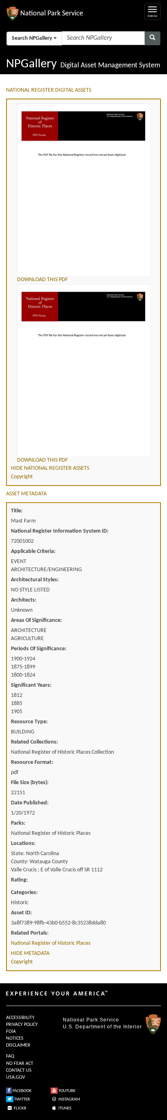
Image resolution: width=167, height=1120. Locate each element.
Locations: (23, 844)
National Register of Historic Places (50, 943)
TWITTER (21, 1099)
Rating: (19, 880)
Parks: (18, 823)
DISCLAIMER (18, 1045)
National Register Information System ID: (60, 531)
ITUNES (64, 1108)
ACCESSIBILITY (20, 1017)
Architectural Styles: (35, 580)
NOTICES (15, 1038)
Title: (17, 511)
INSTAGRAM (69, 1099)
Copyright (22, 477)
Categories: (24, 893)
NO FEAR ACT (19, 1063)
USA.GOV (15, 1077)
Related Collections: (34, 742)
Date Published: (30, 803)
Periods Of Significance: (38, 649)
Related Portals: (30, 933)
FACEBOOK (22, 1091)
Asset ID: (21, 913)
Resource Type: (29, 722)
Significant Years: (31, 685)
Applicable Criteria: (33, 551)
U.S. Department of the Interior (102, 1027)
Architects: (23, 600)
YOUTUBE (66, 1091)
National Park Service (91, 1020)
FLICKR (19, 1108)
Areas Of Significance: (36, 620)
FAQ (10, 1056)
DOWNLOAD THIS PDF (42, 280)
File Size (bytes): (30, 783)
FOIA (11, 1031)
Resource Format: (32, 762)
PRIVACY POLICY (22, 1024)
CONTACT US (19, 1070)
